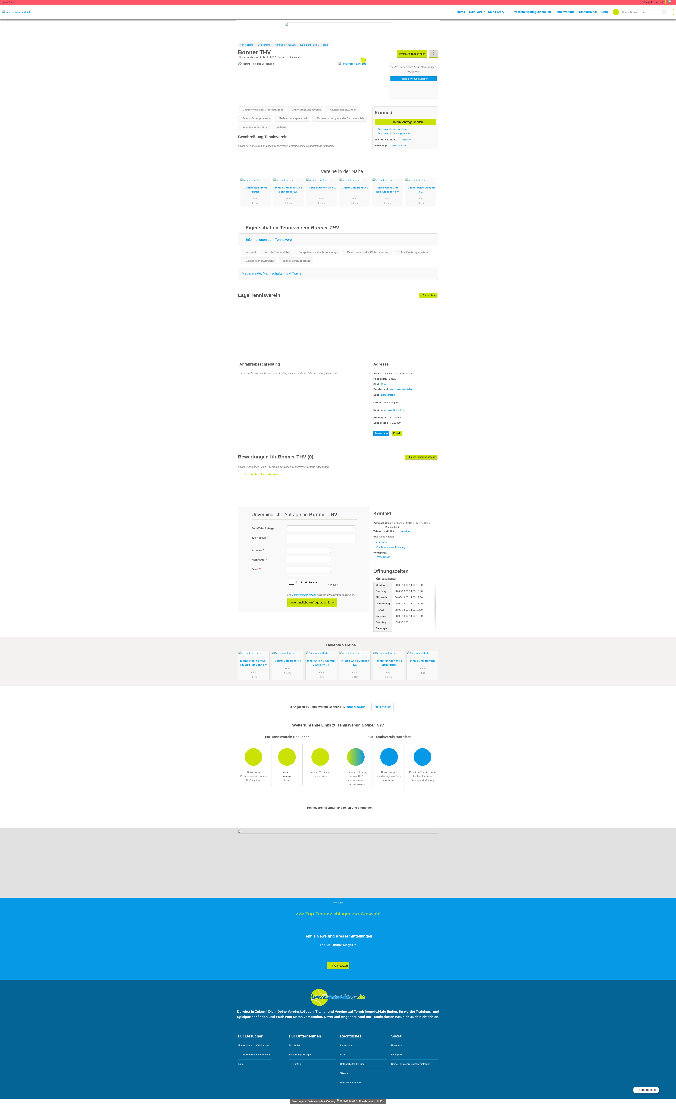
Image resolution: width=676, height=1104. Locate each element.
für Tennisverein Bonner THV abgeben (253, 776)
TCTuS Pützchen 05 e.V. (321, 187)
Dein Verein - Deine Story (486, 12)
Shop (605, 12)
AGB (342, 1054)
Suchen (671, 12)
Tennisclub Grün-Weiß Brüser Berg (388, 662)
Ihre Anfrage (259, 537)
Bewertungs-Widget (300, 1054)
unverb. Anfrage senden (412, 53)
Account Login (650, 2)
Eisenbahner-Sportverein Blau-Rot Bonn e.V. (253, 662)
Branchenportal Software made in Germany (313, 1101)
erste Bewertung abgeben (414, 78)
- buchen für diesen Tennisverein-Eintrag (422, 776)
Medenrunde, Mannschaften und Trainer (272, 273)
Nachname (258, 559)
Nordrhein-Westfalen (401, 389)
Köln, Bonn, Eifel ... (397, 410)
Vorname (257, 550)
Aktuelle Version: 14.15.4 (371, 1101)
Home (461, 12)
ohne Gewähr (355, 707)
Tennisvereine (564, 12)
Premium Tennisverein (431, 174)
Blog (240, 1063)
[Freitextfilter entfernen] (664, 12)
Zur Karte (381, 541)
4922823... (391, 139)
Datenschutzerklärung (304, 594)
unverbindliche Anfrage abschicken (312, 602)
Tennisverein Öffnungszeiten (393, 133)
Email (255, 569)
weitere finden (287, 776)
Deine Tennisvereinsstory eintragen (410, 1063)
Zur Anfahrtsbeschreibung (390, 547)
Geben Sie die (260, 474)
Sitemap (344, 1073)
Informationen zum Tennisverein (270, 239)
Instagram (396, 1054)
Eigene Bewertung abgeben (422, 457)
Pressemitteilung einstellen (532, 12)
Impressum (346, 1045)
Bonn (384, 384)
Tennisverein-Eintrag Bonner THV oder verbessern (355, 778)
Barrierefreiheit (647, 1089)
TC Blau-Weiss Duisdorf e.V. (420, 189)
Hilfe (661, 2)
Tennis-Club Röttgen (422, 660)
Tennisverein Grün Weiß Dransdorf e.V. (387, 189)
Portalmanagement (350, 1082)
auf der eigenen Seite (389, 776)
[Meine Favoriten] (616, 12)
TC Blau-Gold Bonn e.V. (354, 187)
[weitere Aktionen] (433, 54)
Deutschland (388, 394)
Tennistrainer (588, 12)
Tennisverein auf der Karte (392, 129)
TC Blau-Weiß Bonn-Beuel (255, 189)
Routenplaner (429, 295)
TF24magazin (339, 965)
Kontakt (397, 433)
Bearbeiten (295, 1045)
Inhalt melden (382, 707)
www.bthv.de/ (399, 145)
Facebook (396, 1045)
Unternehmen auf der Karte (253, 1045)
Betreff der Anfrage (263, 528)
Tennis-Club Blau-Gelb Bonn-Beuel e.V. (288, 189)
